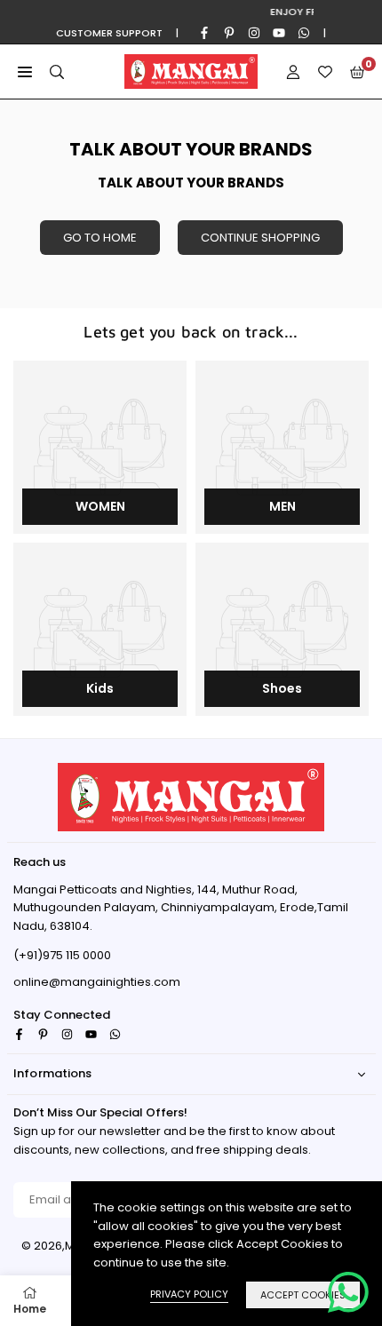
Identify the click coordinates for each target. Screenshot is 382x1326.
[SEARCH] (57, 71)
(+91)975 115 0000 (62, 955)
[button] (25, 71)
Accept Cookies (303, 1295)
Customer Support (109, 33)
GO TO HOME (100, 237)
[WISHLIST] (325, 71)
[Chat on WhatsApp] (348, 1292)
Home (29, 1308)
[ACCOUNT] (293, 71)
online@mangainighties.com (96, 982)
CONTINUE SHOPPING (260, 237)
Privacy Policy (189, 1294)
